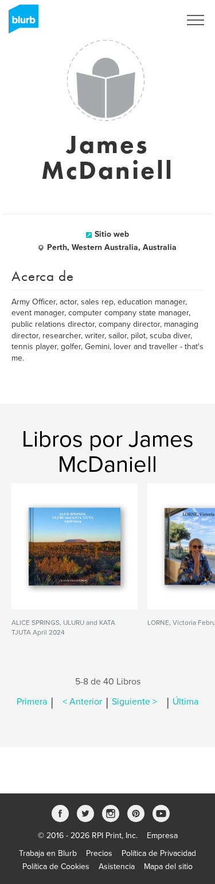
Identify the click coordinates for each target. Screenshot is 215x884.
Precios (99, 853)
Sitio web (112, 234)
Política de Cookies (55, 866)
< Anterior (82, 701)
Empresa (162, 835)
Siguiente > (134, 701)
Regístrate (147, 20)
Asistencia (117, 866)
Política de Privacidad (159, 853)
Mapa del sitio (168, 866)
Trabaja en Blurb (48, 853)
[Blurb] (20, 23)
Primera (32, 701)
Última (185, 701)
